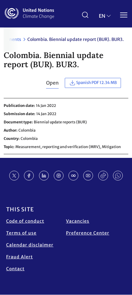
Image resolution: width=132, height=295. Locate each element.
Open (52, 83)
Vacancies (77, 221)
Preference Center (87, 233)
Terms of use (21, 233)
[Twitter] (14, 175)
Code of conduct (25, 221)
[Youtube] (88, 175)
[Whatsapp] (118, 175)
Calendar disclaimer (29, 245)
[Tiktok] (103, 175)
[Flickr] (73, 175)
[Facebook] (29, 175)
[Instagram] (59, 175)
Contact (15, 268)
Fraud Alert (19, 257)
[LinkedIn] (44, 175)
